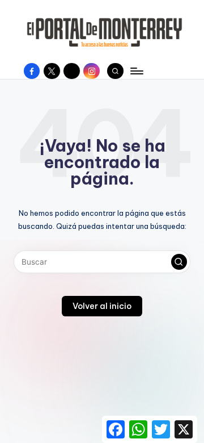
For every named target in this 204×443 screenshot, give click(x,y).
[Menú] (136, 71)
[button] (179, 262)
